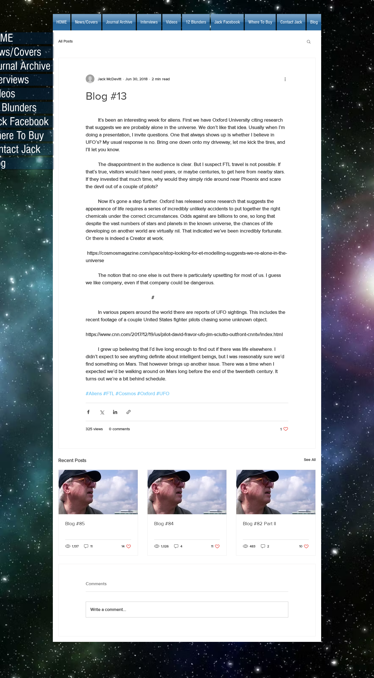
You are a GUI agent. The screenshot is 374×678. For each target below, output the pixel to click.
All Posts (65, 41)
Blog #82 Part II (259, 523)
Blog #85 (75, 523)
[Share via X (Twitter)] (101, 412)
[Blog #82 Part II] (275, 492)
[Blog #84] (187, 492)
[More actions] (285, 79)
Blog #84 (164, 523)
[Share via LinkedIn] (115, 412)
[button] (308, 41)
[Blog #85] (98, 492)
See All (310, 459)
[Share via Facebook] (88, 412)
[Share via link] (128, 412)
